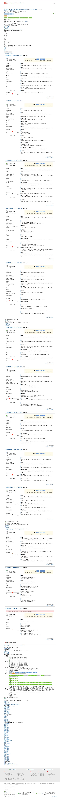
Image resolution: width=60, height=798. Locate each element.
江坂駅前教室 (6, 760)
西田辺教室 (6, 725)
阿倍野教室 (6, 729)
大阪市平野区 (6, 712)
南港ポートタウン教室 (8, 740)
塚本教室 (5, 753)
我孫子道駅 (6, 720)
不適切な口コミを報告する (50, 157)
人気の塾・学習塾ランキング (9, 773)
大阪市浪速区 (6, 711)
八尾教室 (5, 745)
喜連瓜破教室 (6, 730)
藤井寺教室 (6, 752)
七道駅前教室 (6, 727)
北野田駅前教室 (7, 750)
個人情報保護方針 (10, 794)
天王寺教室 (6, 732)
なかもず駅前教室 (7, 731)
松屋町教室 (6, 735)
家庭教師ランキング (20, 778)
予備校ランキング (7, 775)
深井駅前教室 (6, 734)
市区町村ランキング (20, 779)
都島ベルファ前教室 (7, 753)
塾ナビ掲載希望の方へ (51, 774)
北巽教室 (5, 742)
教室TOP (5, 29)
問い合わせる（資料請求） (6, 28)
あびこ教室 (6, 724)
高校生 (5, 50)
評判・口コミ (10, 29)
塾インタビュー (15, 29)
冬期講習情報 (41, 775)
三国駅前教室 (6, 757)
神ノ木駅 (5, 718)
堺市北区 (5, 710)
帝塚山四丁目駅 (7, 721)
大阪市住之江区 (7, 706)
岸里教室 (5, 726)
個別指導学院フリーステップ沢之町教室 (14, 55)
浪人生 (5, 50)
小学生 (5, 48)
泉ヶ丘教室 (6, 747)
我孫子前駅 (6, 715)
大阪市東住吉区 (7, 708)
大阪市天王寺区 (7, 713)
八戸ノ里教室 (6, 758)
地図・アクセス (20, 29)
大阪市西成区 (6, 707)
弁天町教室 (6, 738)
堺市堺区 (5, 709)
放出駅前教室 (6, 756)
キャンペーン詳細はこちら (8, 763)
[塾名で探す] (17, 7)
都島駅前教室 (6, 750)
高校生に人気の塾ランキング (9, 778)
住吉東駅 (5, 715)
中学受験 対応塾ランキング (21, 775)
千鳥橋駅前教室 (7, 746)
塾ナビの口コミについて (9, 53)
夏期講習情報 (41, 774)
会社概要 (5, 794)
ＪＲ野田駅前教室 (7, 743)
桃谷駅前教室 (6, 737)
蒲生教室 (5, 755)
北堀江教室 (6, 734)
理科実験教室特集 (34, 775)
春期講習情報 (41, 773)
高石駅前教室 (6, 759)
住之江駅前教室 (7, 723)
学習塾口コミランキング (21, 774)
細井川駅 (5, 716)
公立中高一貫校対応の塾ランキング (10, 779)
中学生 (5, 49)
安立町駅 (5, 717)
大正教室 (5, 736)
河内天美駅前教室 (7, 731)
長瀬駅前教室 (6, 748)
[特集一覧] (42, 7)
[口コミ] (34, 7)
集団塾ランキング (20, 773)
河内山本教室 (6, 754)
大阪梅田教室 (6, 741)
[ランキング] (25, 7)
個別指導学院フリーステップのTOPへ (10, 764)
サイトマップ (50, 775)
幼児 (5, 47)
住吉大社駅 (6, 719)
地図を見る (11, 671)
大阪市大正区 (6, 712)
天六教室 (5, 744)
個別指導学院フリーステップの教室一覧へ (11, 764)
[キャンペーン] (51, 7)
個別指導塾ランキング (8, 774)
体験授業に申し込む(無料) (6, 26)
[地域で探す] (8, 7)
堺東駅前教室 (6, 728)
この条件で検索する (8, 51)
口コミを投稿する (7, 645)
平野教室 (5, 733)
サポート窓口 (50, 773)
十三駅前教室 (6, 749)
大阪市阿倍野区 (7, 709)
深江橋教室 (6, 751)
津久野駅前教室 (7, 739)
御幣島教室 (6, 756)
